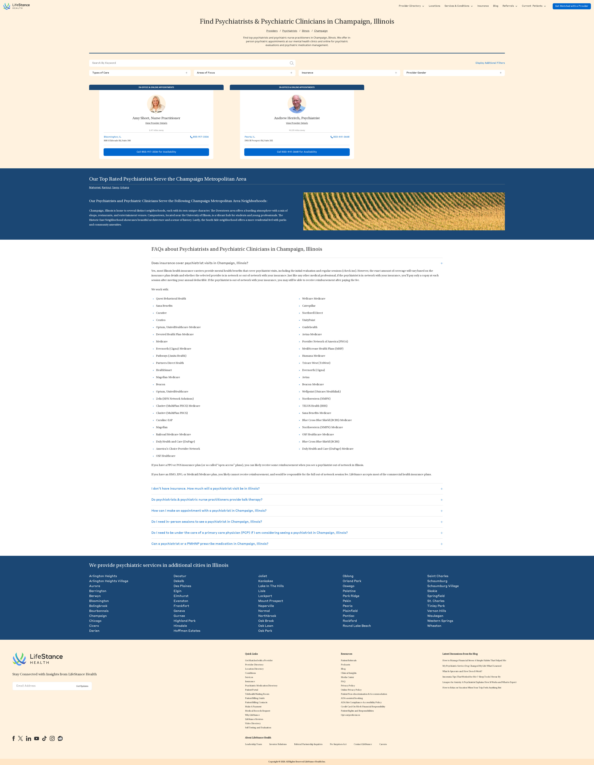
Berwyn (95, 596)
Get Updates (82, 686)
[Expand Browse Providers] (423, 6)
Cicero (94, 626)
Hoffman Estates (187, 631)
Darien (94, 631)
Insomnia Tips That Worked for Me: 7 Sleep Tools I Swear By (471, 677)
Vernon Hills (436, 611)
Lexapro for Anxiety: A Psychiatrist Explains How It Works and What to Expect (479, 682)
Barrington (97, 591)
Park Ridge (351, 596)
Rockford (350, 621)
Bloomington (99, 601)
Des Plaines (182, 586)
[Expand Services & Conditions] (471, 6)
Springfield (436, 596)
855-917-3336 (201, 137)
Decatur (180, 576)
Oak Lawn (265, 626)
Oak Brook (266, 621)
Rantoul (106, 187)
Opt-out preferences (350, 715)
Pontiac (349, 616)
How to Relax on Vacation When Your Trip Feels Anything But (471, 688)
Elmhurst (181, 596)
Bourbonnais (99, 611)
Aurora (94, 586)
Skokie (432, 591)
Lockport (265, 596)
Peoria (348, 606)
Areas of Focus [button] (244, 72)
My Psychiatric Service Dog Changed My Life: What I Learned (471, 666)
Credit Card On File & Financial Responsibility (363, 707)
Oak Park (265, 631)
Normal (264, 611)
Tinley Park (436, 606)
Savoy (115, 187)
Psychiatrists (289, 30)
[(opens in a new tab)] (13, 738)
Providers (272, 30)
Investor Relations (278, 744)
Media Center (347, 677)
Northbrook (267, 616)
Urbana (124, 187)
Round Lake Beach (357, 626)
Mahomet (95, 187)
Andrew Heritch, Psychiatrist (297, 118)
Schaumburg (437, 581)
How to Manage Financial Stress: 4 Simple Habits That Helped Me (474, 660)
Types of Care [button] (140, 72)
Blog (343, 669)
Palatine (349, 591)
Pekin (347, 601)
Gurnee (179, 616)
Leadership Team (253, 744)
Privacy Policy (348, 686)
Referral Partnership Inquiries (308, 744)
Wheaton (434, 626)
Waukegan (435, 616)
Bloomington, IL (112, 137)
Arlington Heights (103, 576)
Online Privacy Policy (351, 690)
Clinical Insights (349, 673)
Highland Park (185, 621)
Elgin (178, 591)
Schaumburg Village (443, 586)
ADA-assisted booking (352, 698)
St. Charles (435, 601)
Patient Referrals (349, 660)
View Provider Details (156, 123)
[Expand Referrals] (516, 6)
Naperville (266, 606)
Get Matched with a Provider (571, 6)
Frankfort (181, 606)
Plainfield (350, 611)
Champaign (321, 30)
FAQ (343, 681)
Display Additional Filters (490, 63)
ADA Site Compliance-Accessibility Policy (361, 702)
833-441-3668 (341, 137)
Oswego (348, 586)
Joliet (262, 576)
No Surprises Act (338, 744)
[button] (409, 6)
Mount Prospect (270, 601)
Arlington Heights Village (108, 581)
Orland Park (352, 581)
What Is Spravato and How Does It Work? (462, 671)
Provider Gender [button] (454, 72)
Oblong (348, 576)
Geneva (179, 611)
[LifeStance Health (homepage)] (16, 6)
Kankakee (265, 581)
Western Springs (440, 621)
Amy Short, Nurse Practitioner (156, 118)
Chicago (95, 621)
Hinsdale (180, 626)
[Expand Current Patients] (544, 6)
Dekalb (179, 581)
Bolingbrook (98, 606)
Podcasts (345, 665)
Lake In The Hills (271, 586)
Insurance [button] (349, 72)
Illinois (306, 30)
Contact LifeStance (363, 744)
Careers (383, 744)
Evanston (181, 601)
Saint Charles (437, 576)
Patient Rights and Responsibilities (357, 711)
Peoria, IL (250, 137)
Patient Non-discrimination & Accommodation (364, 694)
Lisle (261, 591)
